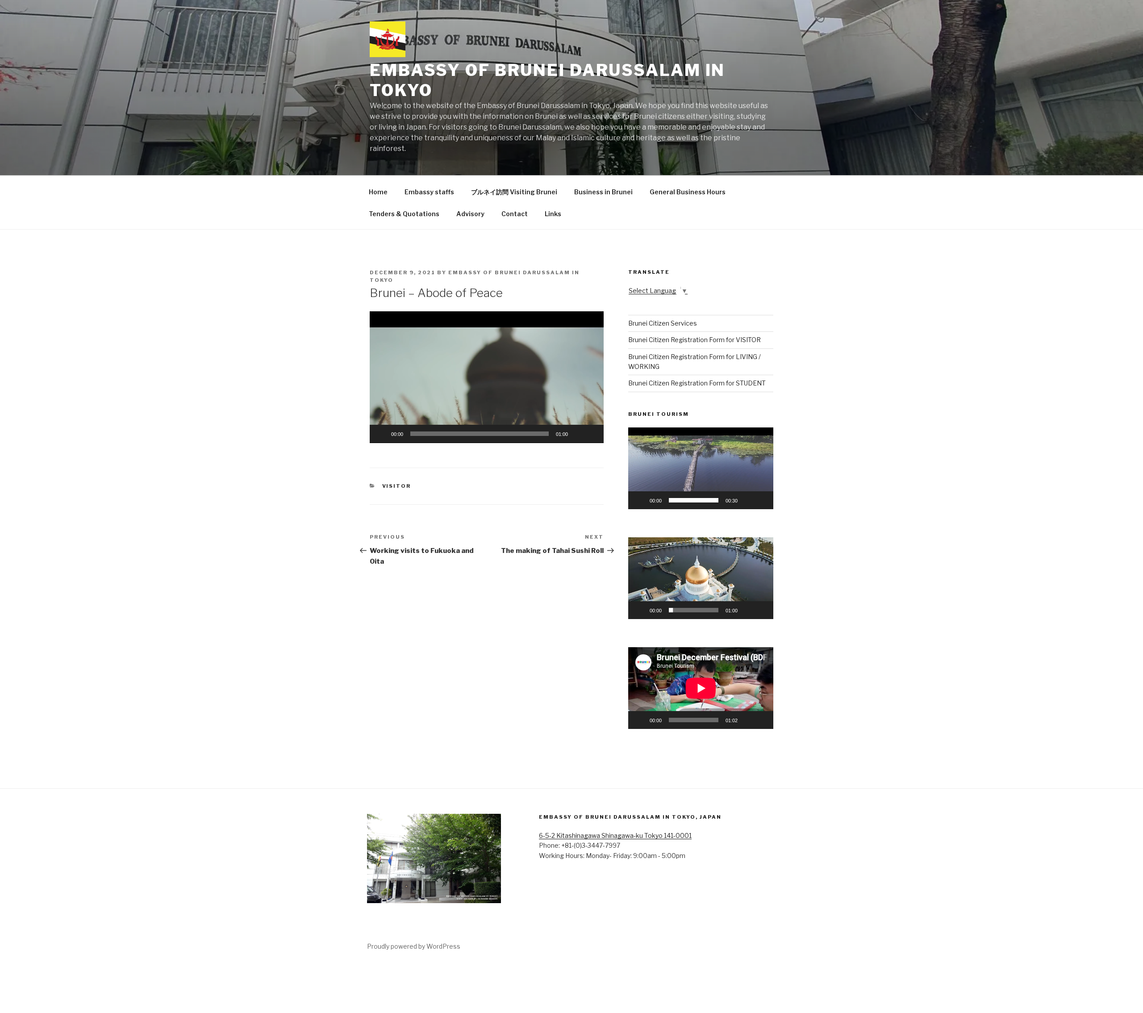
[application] (487, 377)
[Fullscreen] (592, 433)
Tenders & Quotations (404, 214)
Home (378, 192)
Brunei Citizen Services (662, 323)
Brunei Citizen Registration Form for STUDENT (697, 383)
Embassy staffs (429, 192)
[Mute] (577, 433)
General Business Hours (688, 192)
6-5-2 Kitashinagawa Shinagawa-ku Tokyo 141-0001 (615, 835)
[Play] (381, 433)
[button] (487, 377)
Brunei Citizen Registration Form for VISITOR (694, 339)
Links (553, 214)
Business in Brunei (603, 192)
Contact (514, 214)
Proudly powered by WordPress (413, 946)
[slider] (479, 433)
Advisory (470, 214)
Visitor (396, 486)
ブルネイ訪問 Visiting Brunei (514, 192)
